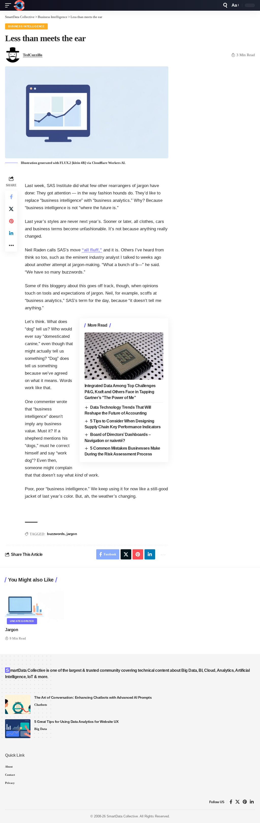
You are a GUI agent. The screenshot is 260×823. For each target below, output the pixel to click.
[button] (9, 5)
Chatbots (40, 705)
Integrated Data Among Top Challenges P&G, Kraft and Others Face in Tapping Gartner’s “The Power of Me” (120, 392)
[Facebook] (231, 802)
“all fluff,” (92, 250)
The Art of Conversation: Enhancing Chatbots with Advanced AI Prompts (93, 697)
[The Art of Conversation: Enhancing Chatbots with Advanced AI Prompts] (17, 704)
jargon (72, 534)
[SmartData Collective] (19, 5)
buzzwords (56, 534)
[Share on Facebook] (11, 197)
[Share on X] (11, 209)
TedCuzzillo (32, 55)
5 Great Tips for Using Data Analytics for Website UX (76, 722)
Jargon (11, 630)
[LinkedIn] (252, 802)
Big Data (40, 729)
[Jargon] (34, 605)
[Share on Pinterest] (11, 221)
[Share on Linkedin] (11, 233)
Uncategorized (22, 621)
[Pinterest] (244, 802)
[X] (237, 802)
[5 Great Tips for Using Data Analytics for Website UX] (17, 728)
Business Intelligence (26, 26)
